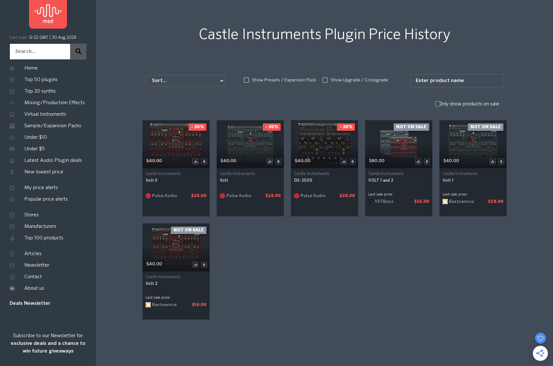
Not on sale (411, 127)
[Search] (78, 52)
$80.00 (376, 161)
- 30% (197, 127)
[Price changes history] (196, 161)
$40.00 (154, 161)
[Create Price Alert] (205, 161)
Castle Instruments (163, 174)
